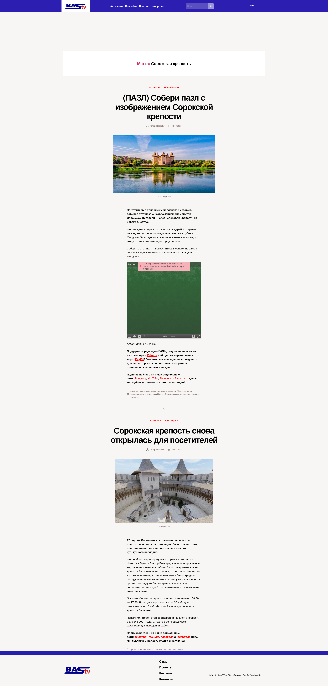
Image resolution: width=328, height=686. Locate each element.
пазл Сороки (158, 393)
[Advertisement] (164, 32)
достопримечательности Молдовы (170, 390)
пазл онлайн (146, 393)
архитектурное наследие (141, 390)
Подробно (131, 6)
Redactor (160, 125)
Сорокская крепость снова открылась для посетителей (164, 434)
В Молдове (171, 420)
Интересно (158, 6)
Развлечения (171, 87)
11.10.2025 (177, 125)
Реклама (165, 673)
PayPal (139, 359)
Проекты (165, 667)
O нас (163, 661)
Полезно (144, 6)
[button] (253, 6)
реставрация (145, 649)
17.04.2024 (177, 449)
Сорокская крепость (174, 393)
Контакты (166, 679)
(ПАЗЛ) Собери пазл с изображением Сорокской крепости (164, 106)
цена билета (177, 649)
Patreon (152, 355)
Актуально (116, 6)
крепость (134, 649)
